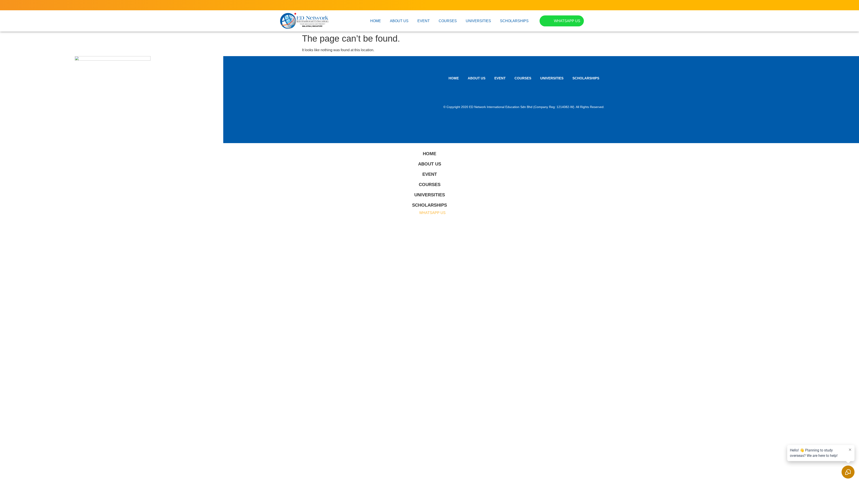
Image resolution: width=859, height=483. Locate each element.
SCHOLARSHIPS (514, 21)
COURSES (448, 21)
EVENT (423, 21)
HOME (375, 21)
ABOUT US (399, 21)
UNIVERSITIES (478, 21)
